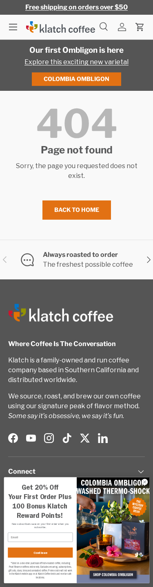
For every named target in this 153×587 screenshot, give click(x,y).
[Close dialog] (144, 482)
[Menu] (13, 27)
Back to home (76, 209)
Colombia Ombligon (76, 78)
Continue (40, 553)
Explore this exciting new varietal (76, 62)
